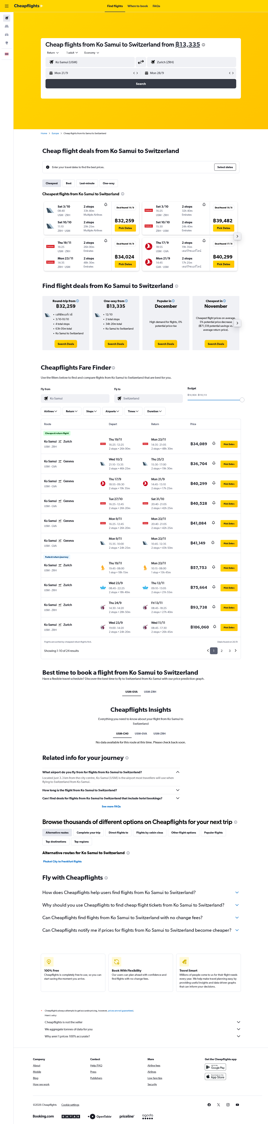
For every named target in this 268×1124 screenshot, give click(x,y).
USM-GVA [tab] (131, 691)
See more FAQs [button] (111, 806)
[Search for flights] (7, 18)
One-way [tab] (109, 183)
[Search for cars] (7, 34)
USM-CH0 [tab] (122, 733)
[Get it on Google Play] (215, 1067)
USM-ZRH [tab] (150, 691)
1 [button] (213, 651)
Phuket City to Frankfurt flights (62, 861)
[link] (66, 344)
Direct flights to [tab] (118, 832)
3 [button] (230, 651)
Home (44, 133)
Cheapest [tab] (52, 183)
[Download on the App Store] (215, 1076)
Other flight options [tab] (183, 832)
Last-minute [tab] (87, 183)
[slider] (242, 400)
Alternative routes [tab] (57, 832)
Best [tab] (68, 183)
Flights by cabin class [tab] (149, 832)
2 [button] (221, 651)
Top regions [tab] (81, 841)
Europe (55, 133)
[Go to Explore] (7, 43)
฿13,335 (187, 44)
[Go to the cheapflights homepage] (28, 6)
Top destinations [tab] (56, 841)
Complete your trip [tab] (88, 832)
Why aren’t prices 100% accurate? (67, 1036)
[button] (6, 6)
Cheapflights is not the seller (63, 1022)
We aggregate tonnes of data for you (69, 1029)
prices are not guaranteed (120, 1010)
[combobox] (53, 53)
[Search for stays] (7, 26)
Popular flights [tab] (213, 832)
